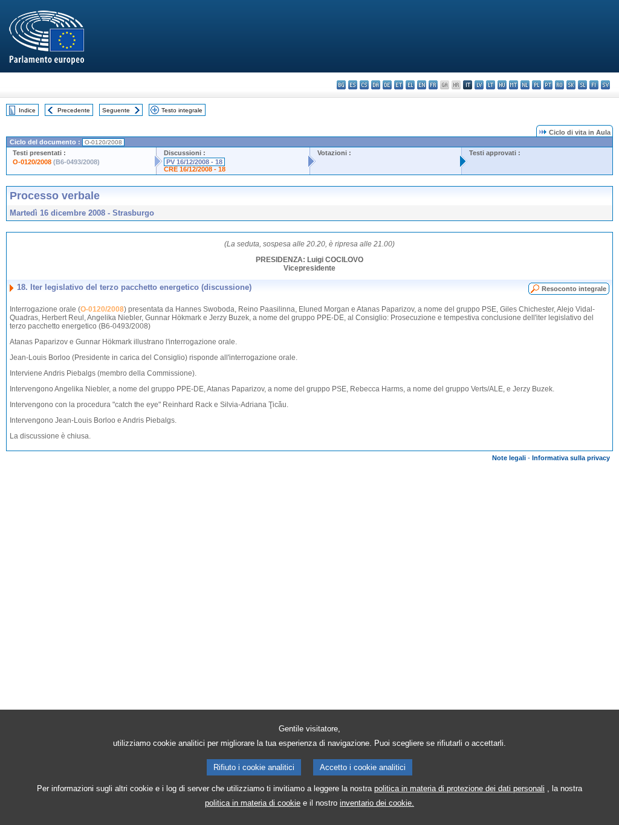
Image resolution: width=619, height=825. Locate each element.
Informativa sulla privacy (571, 457)
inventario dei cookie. (377, 802)
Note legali (509, 457)
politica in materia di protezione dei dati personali (459, 788)
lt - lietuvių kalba (490, 84)
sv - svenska (605, 84)
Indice (27, 110)
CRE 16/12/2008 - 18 (194, 169)
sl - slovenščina (582, 84)
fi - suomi (593, 84)
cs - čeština (364, 84)
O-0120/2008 (32, 161)
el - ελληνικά (410, 84)
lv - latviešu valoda (479, 84)
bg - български (341, 84)
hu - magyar (502, 84)
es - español (352, 84)
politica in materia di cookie (252, 802)
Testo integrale (182, 110)
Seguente (116, 110)
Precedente (73, 110)
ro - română (559, 84)
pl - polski (536, 84)
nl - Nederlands (525, 84)
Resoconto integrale (574, 288)
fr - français (433, 84)
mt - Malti (513, 84)
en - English (421, 84)
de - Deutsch (387, 84)
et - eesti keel (398, 84)
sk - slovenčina (570, 84)
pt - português (548, 84)
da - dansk (375, 84)
